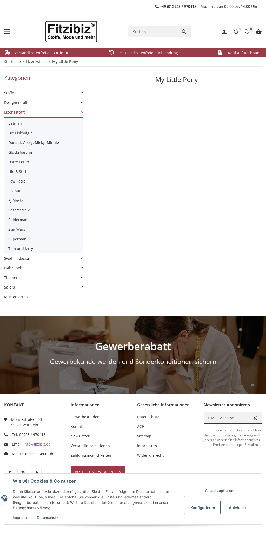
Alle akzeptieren (219, 490)
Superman (17, 238)
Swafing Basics (17, 258)
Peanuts (15, 190)
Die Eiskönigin (20, 132)
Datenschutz (47, 517)
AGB (140, 426)
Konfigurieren (203, 507)
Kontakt (77, 426)
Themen (11, 277)
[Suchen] (184, 31)
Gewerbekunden (85, 416)
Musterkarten (16, 296)
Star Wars (16, 229)
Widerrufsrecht (150, 455)
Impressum (22, 517)
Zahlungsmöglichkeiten (91, 455)
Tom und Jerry (20, 248)
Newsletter (80, 436)
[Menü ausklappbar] (7, 32)
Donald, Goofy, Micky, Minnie (33, 142)
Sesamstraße (19, 210)
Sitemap (144, 436)
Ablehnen (237, 507)
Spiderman (18, 219)
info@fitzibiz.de (37, 444)
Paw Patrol (17, 181)
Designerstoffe (16, 102)
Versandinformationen (90, 445)
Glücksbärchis (20, 152)
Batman (15, 123)
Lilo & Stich (18, 171)
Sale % (10, 287)
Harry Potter (18, 161)
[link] (43, 93)
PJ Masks (15, 200)
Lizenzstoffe (15, 112)
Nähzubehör (15, 267)
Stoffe (9, 92)
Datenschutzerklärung (220, 435)
